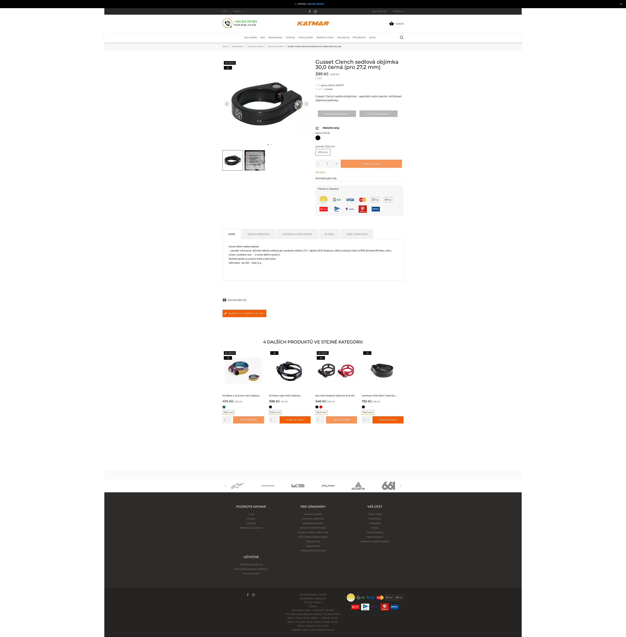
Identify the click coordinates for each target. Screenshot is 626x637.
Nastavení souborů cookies (375, 541)
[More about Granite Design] (358, 485)
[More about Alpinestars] (238, 485)
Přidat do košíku (371, 163)
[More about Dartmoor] (268, 485)
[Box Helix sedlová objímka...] (353, 353)
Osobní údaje (375, 514)
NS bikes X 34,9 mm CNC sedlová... (241, 395)
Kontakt (251, 518)
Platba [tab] (329, 234)
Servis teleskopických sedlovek (251, 569)
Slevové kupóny (374, 532)
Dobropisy (374, 523)
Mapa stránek (313, 546)
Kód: (317, 85)
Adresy (375, 527)
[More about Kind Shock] (298, 485)
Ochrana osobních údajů (313, 527)
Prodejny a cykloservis (251, 527)
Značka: (319, 89)
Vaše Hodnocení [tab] (356, 234)
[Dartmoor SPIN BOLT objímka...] (400, 353)
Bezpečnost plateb (313, 523)
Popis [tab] (231, 234)
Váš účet (374, 506)
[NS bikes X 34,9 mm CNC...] (260, 353)
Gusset (329, 89)
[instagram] (315, 11)
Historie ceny (331, 127)
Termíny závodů (251, 573)
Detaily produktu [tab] (259, 234)
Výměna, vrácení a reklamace (313, 532)
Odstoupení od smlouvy (313, 550)
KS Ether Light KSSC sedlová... (285, 395)
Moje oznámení (375, 537)
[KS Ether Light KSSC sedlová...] (307, 353)
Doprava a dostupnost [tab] (297, 234)
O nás (251, 514)
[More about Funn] (328, 485)
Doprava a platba (313, 514)
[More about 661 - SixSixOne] (388, 485)
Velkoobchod (313, 541)
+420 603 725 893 (315, 4)
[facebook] (310, 11)
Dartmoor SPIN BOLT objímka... (379, 395)
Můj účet (251, 523)
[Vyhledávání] (401, 37)
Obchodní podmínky (313, 518)
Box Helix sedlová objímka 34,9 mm (335, 395)
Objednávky (374, 518)
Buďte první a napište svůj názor (246, 313)
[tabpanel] (267, 104)
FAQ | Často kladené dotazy (313, 537)
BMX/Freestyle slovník (251, 564)
